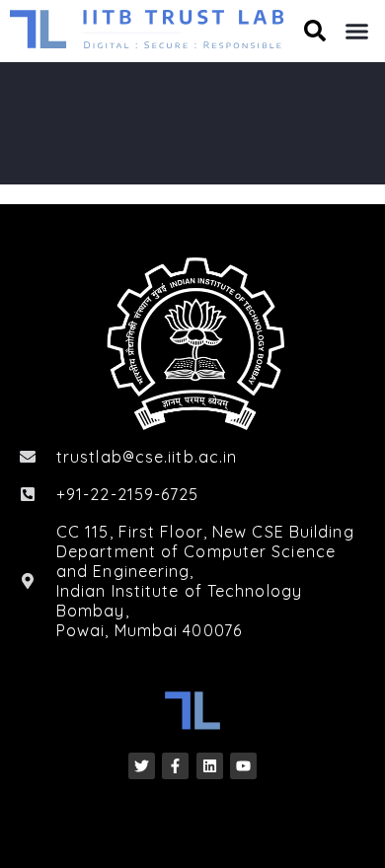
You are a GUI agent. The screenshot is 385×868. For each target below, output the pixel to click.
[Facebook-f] (175, 766)
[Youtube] (243, 766)
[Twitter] (141, 766)
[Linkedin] (209, 766)
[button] (357, 31)
